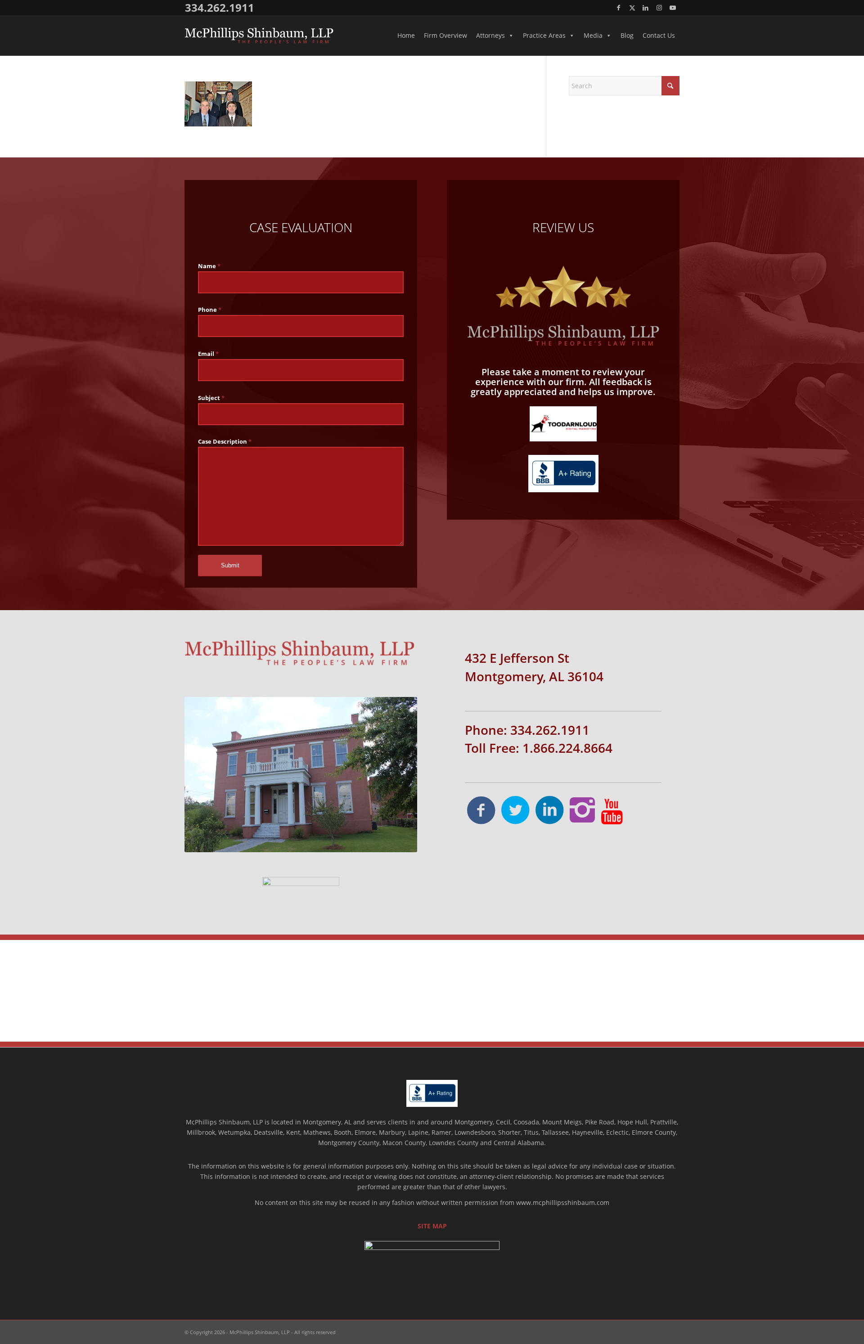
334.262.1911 (219, 7)
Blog (627, 35)
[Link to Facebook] (618, 7)
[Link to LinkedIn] (645, 7)
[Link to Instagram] (659, 7)
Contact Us (659, 35)
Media (593, 35)
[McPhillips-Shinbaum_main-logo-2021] (258, 35)
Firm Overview (445, 35)
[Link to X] (632, 7)
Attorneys (490, 35)
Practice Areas (544, 35)
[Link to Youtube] (673, 7)
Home (406, 35)
